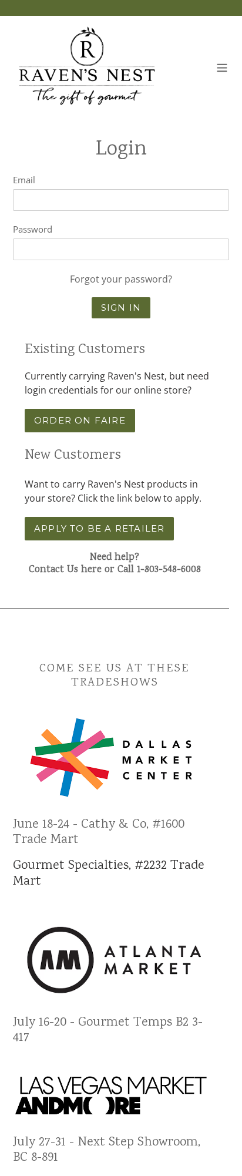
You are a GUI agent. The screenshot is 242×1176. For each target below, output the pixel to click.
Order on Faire (80, 420)
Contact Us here (65, 570)
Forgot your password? (121, 279)
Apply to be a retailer (99, 528)
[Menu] (222, 66)
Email (24, 180)
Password (32, 229)
